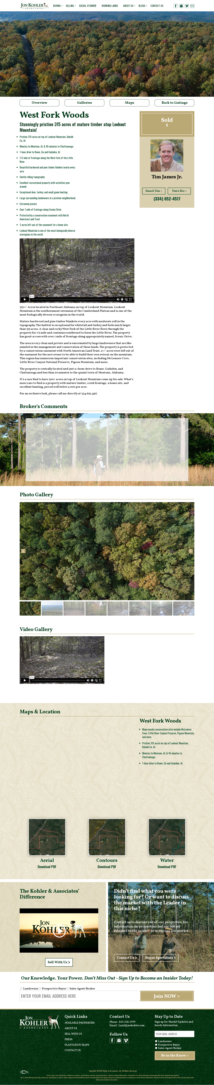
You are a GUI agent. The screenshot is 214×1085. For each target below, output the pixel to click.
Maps (129, 102)
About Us (128, 6)
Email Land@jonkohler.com (127, 1025)
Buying (57, 6)
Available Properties (80, 1023)
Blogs (142, 6)
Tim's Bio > (179, 191)
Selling (70, 6)
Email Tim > (154, 191)
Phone (122, 1022)
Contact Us (157, 6)
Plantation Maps (77, 1045)
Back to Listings (175, 102)
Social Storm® (87, 6)
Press (68, 1039)
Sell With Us (57, 962)
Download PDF (47, 866)
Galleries (84, 102)
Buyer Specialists (159, 957)
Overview (39, 102)
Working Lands (110, 6)
